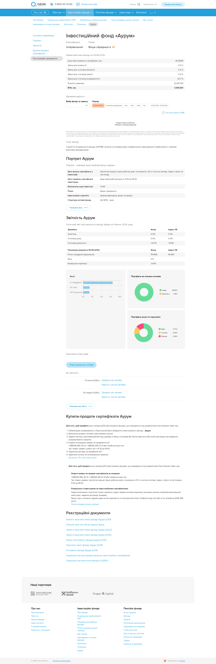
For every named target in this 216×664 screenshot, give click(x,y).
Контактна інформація (61, 661)
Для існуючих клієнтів (134, 633)
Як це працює (130, 612)
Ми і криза (148, 20)
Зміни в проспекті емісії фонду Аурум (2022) (89, 529)
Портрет (37, 40)
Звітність (37, 45)
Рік (144, 106)
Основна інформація (43, 35)
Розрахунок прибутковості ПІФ (62, 20)
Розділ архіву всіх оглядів (81, 365)
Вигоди (127, 616)
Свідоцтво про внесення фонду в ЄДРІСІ (87, 560)
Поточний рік (98, 106)
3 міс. (132, 106)
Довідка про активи (112, 380)
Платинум (81, 24)
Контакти (141, 12)
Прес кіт (34, 616)
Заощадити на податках (134, 626)
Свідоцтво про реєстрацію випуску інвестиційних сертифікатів (98, 555)
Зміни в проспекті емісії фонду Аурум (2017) (88, 519)
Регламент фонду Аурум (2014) (82, 550)
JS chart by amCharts (138, 281)
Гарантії (127, 619)
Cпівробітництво (38, 626)
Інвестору (125, 12)
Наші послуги (37, 623)
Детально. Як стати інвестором (82, 457)
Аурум (93, 24)
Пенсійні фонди (105, 12)
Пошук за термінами (133, 637)
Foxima (182, 661)
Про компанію (37, 612)
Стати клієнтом (130, 630)
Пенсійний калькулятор (134, 623)
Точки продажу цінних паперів (125, 20)
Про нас (57, 12)
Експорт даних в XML (175, 112)
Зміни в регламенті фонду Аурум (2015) (86, 540)
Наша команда (37, 619)
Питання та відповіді (133, 644)
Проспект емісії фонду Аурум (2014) (84, 545)
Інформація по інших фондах (46, 24)
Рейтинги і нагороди (40, 630)
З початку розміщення (114, 106)
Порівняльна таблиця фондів (93, 20)
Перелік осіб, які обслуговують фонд (85, 524)
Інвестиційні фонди (79, 12)
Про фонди (38, 20)
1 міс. (126, 106)
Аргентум (68, 24)
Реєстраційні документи (45, 58)
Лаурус (127, 640)
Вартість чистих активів (114, 384)
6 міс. (139, 106)
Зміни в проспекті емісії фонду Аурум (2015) (88, 535)
